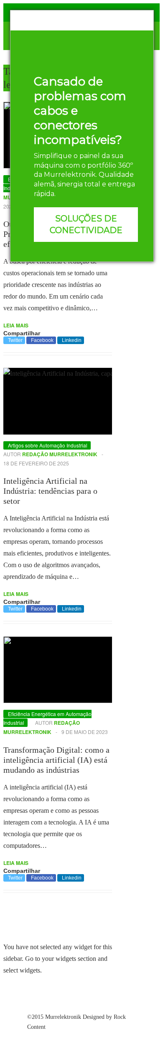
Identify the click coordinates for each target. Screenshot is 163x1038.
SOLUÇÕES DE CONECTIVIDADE (86, 225)
